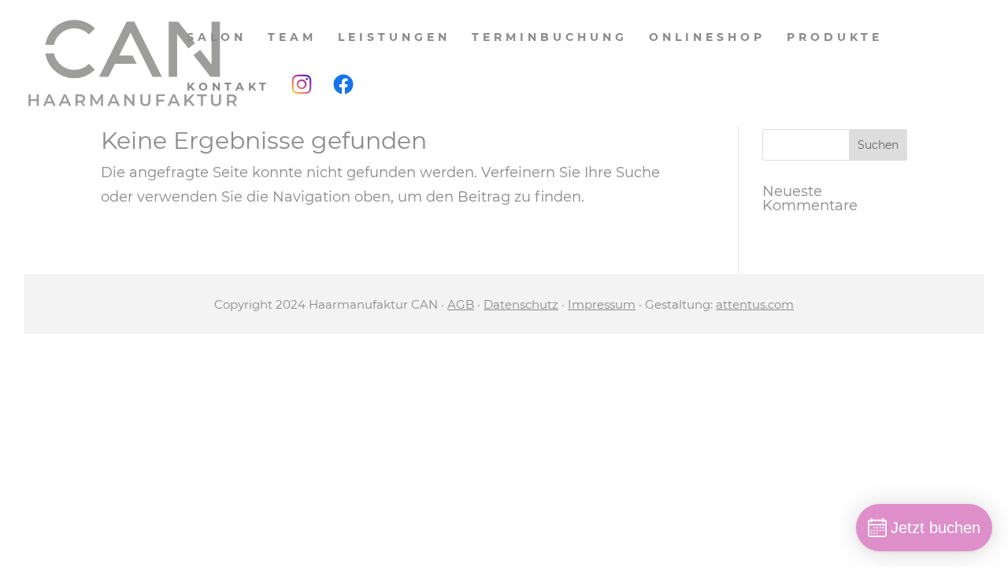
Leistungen (394, 38)
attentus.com (755, 304)
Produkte (835, 38)
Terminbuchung (550, 38)
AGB (460, 304)
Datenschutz (521, 304)
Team (292, 38)
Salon (216, 38)
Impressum (602, 304)
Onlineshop (707, 38)
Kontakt (228, 87)
